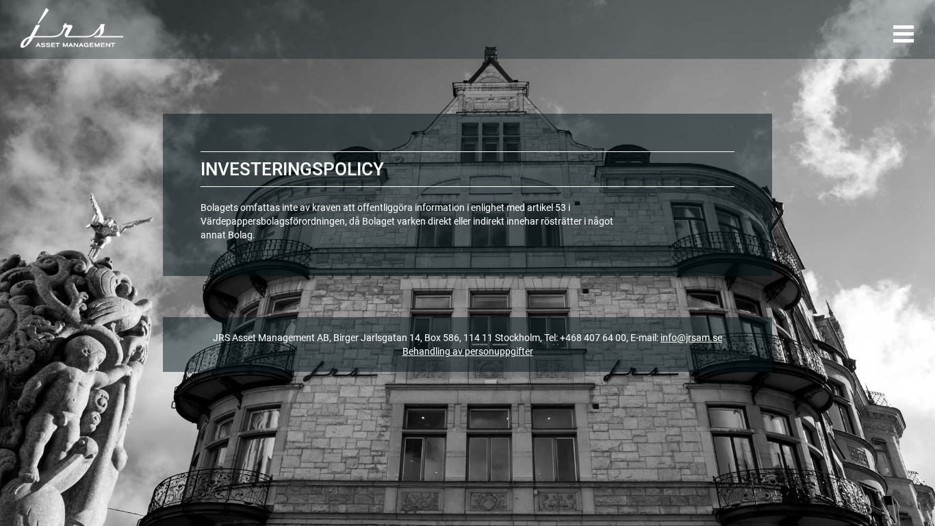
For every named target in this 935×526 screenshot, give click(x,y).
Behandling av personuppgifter (467, 351)
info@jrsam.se (691, 337)
